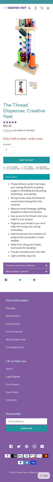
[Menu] (48, 8)
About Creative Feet (16, 339)
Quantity (7, 144)
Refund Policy (13, 315)
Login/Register (13, 376)
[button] (10, 122)
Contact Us (11, 399)
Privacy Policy (13, 323)
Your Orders (12, 392)
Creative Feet (21, 472)
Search (9, 368)
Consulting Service (15, 347)
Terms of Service (14, 331)
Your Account (12, 384)
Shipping (7, 130)
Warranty (10, 308)
